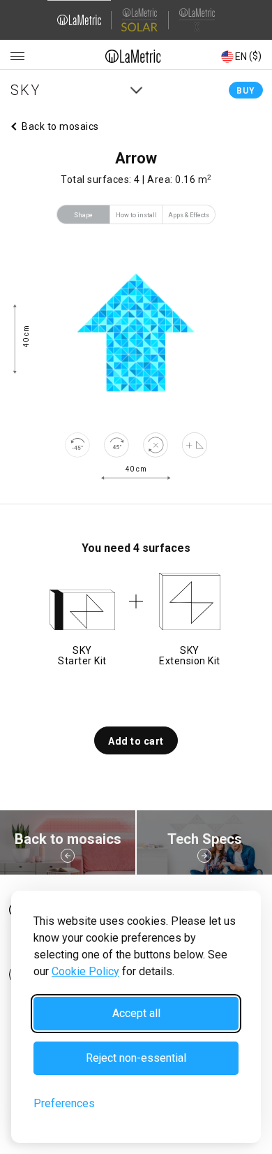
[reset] (155, 445)
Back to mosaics (60, 126)
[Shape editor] (194, 445)
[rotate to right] (116, 445)
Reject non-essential (136, 1058)
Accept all (136, 1013)
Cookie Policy (85, 971)
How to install (136, 215)
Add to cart (136, 741)
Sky (25, 90)
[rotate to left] (77, 445)
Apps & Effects (188, 215)
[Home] (133, 56)
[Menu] (17, 56)
